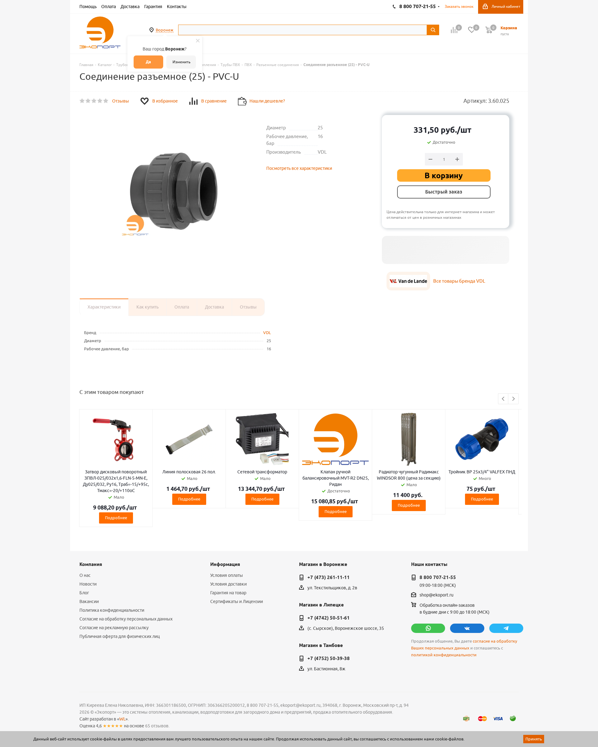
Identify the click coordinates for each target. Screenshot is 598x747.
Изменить (181, 62)
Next (513, 399)
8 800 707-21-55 (438, 577)
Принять (533, 738)
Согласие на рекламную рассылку (114, 627)
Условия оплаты (226, 575)
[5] (106, 100)
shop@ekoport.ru (436, 595)
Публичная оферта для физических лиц (119, 636)
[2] (88, 100)
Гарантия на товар (228, 592)
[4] (100, 100)
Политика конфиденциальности (111, 610)
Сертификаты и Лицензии (236, 601)
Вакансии (89, 601)
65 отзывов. (157, 725)
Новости (88, 584)
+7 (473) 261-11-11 (328, 577)
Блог (84, 592)
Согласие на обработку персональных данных (126, 618)
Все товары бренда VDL (459, 281)
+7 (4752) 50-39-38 (328, 658)
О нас (85, 575)
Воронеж (164, 29)
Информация (225, 564)
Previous (503, 399)
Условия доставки (228, 584)
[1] (82, 100)
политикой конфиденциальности (444, 655)
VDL (267, 332)
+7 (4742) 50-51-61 (328, 618)
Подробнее (116, 517)
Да (148, 62)
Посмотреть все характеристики (299, 168)
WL (122, 718)
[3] (94, 100)
